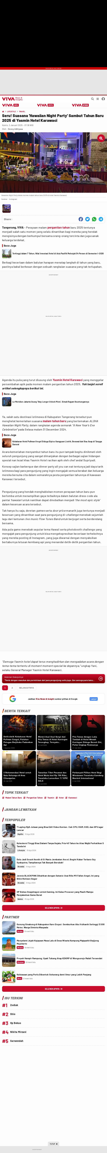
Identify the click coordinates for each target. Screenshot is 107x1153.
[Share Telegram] (101, 219)
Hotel (66, 380)
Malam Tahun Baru (13, 797)
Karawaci (76, 380)
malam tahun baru (54, 421)
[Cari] (92, 98)
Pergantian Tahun (35, 797)
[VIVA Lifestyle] (45, 105)
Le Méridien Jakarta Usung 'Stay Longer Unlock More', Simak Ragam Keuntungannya (50, 402)
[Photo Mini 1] (6, 208)
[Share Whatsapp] (94, 219)
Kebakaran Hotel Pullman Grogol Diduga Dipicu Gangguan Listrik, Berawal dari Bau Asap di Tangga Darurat (57, 443)
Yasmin (57, 380)
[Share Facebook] (80, 219)
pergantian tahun (59, 227)
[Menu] (97, 98)
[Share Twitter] (87, 219)
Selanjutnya (26, 688)
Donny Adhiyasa (15, 129)
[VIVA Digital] (10, 105)
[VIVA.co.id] (12, 98)
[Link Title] (8, 830)
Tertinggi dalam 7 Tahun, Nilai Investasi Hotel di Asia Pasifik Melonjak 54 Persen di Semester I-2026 (58, 253)
